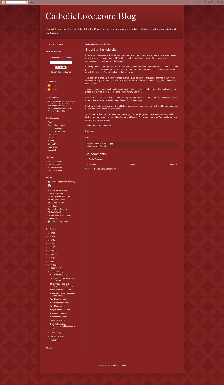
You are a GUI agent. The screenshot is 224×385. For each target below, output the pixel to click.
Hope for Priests (54, 164)
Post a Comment (96, 159)
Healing (51, 138)
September (55, 336)
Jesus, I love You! (57, 320)
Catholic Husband (55, 128)
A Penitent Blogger (55, 193)
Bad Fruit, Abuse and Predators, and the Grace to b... (62, 326)
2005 (50, 265)
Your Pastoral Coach (56, 200)
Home (132, 164)
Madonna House (55, 167)
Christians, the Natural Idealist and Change (62, 294)
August (54, 340)
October (54, 333)
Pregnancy (52, 147)
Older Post (173, 164)
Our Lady (52, 144)
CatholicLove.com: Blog (91, 15)
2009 (50, 254)
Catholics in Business (59, 313)
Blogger (123, 365)
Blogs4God (52, 218)
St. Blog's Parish (54, 212)
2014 (50, 244)
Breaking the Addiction (59, 303)
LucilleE (54, 89)
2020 (50, 233)
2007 (50, 258)
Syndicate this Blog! (67, 182)
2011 (50, 247)
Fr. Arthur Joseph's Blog (57, 190)
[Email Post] (111, 143)
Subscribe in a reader (55, 44)
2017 (50, 240)
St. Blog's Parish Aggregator (59, 215)
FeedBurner (66, 72)
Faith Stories (53, 206)
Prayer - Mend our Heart (60, 310)
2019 (50, 236)
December (55, 268)
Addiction (95, 146)
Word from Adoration (58, 275)
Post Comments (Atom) (106, 169)
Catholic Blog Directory (57, 209)
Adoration (52, 122)
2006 (50, 261)
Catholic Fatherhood (56, 125)
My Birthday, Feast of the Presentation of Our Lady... (62, 285)
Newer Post (91, 164)
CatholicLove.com (55, 161)
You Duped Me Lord (56, 203)
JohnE (53, 85)
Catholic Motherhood (56, 131)
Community (52, 134)
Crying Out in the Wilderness (60, 197)
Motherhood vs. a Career (60, 290)
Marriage (51, 141)
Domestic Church (55, 171)
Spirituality (103, 146)
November (55, 272)
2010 (50, 251)
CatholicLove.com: (56, 29)
